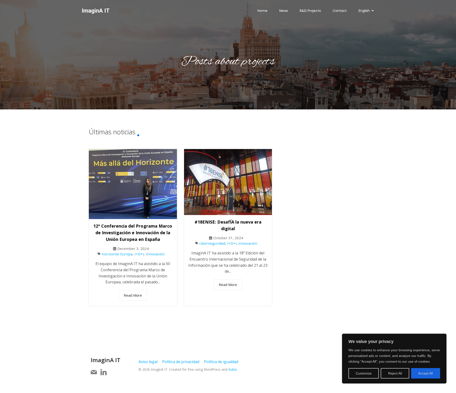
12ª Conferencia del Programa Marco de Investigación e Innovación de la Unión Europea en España (132, 232)
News (283, 10)
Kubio (232, 369)
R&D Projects (310, 10)
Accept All (425, 373)
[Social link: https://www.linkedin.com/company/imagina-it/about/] (105, 372)
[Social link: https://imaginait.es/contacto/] (95, 372)
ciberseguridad (212, 243)
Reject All (395, 373)
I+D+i (139, 254)
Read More (133, 295)
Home (262, 10)
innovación (155, 254)
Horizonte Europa (117, 254)
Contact (340, 10)
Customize (364, 373)
